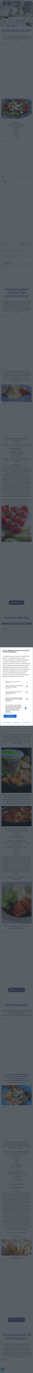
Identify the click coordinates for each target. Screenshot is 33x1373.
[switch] (26, 686)
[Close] (29, 650)
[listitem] (16, 682)
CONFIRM (10, 716)
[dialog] (16, 686)
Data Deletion (6, 722)
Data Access (16, 722)
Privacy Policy (26, 722)
